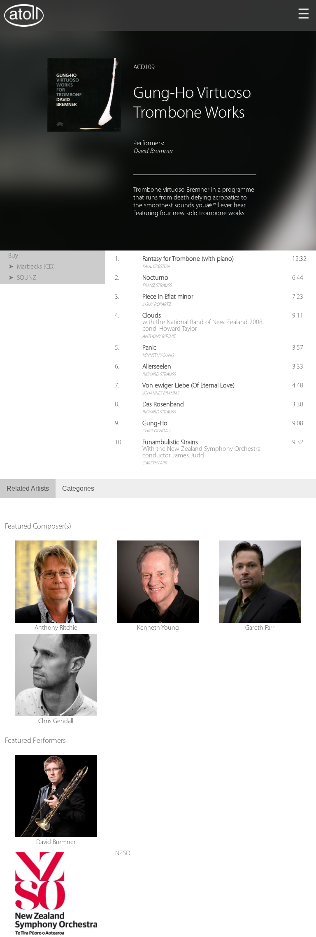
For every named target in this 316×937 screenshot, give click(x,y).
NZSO (122, 853)
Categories (78, 488)
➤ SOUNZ (22, 278)
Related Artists (28, 488)
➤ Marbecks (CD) (31, 267)
